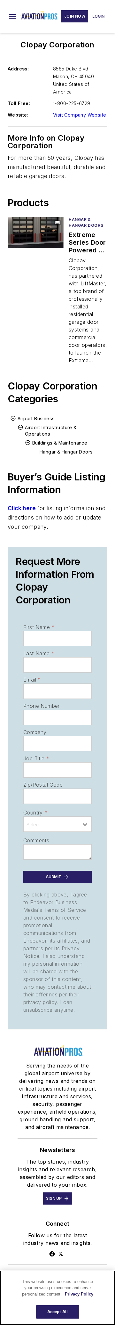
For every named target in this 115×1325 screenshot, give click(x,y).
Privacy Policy (79, 1294)
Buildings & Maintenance (59, 443)
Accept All (57, 1311)
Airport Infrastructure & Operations (51, 431)
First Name (38, 627)
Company (35, 732)
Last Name (38, 653)
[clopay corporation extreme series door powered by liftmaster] (36, 232)
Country (35, 812)
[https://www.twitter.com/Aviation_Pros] (60, 1254)
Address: (18, 68)
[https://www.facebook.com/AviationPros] (52, 1254)
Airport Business (36, 418)
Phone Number (41, 706)
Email (32, 679)
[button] (12, 16)
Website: (18, 115)
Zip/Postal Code (43, 784)
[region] (57, 1298)
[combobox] (57, 824)
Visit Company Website (79, 115)
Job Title (36, 758)
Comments (36, 840)
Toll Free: (19, 103)
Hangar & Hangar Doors (86, 222)
